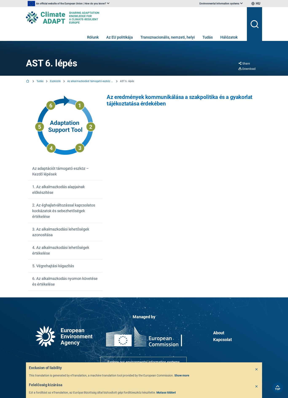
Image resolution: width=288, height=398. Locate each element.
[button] (65, 171)
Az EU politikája (119, 37)
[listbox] (68, 3)
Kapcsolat (222, 339)
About (218, 332)
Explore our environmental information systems (144, 362)
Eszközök (55, 81)
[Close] (256, 370)
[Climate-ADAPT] (135, 17)
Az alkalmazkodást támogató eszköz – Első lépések (90, 81)
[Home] (28, 81)
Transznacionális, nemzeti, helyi (167, 37)
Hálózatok (229, 37)
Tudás (207, 37)
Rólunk (93, 37)
